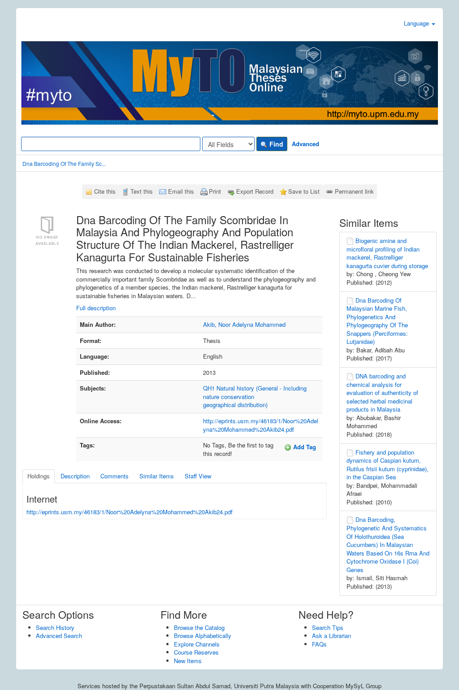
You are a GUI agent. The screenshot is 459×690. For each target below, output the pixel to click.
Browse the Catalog (199, 627)
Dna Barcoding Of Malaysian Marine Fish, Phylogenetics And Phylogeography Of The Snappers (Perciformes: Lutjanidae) (377, 321)
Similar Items (156, 476)
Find (275, 143)
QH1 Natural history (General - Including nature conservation (255, 392)
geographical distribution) (235, 404)
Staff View (198, 476)
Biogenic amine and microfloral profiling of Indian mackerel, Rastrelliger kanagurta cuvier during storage (387, 253)
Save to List (304, 191)
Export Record (254, 191)
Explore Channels (197, 644)
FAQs (319, 644)
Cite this (105, 191)
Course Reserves (196, 652)
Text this (141, 191)
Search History (55, 627)
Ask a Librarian (331, 635)
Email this (181, 191)
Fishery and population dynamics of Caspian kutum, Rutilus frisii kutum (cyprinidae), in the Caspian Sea (387, 465)
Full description (96, 308)
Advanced (305, 143)
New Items (188, 660)
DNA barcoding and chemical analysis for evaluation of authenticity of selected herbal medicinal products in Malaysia (382, 392)
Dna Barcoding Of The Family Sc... (64, 163)
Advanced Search (59, 635)
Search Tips (327, 627)
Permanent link (354, 191)
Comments (114, 476)
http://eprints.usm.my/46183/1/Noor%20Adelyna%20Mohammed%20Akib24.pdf (260, 425)
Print (215, 191)
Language (417, 23)
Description (75, 476)
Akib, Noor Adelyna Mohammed (244, 324)
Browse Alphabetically (202, 635)
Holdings (38, 476)
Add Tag (303, 447)
